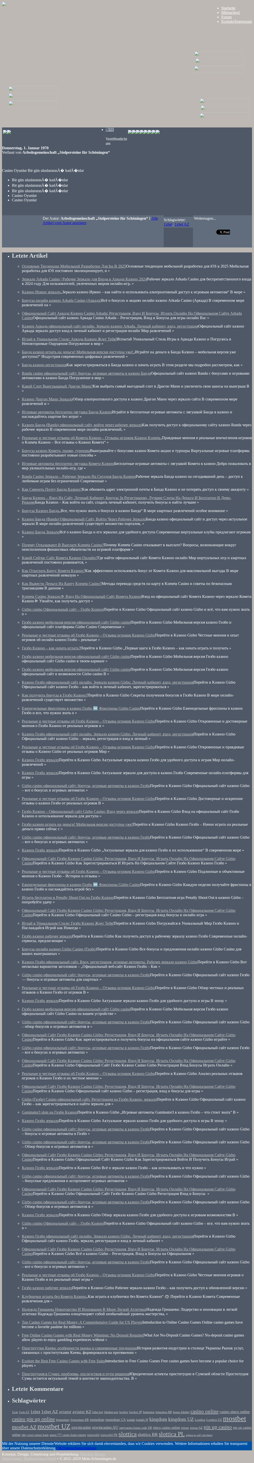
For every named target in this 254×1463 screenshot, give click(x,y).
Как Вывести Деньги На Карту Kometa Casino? (61, 583)
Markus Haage (92, 1454)
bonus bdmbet (181, 1412)
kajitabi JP (142, 1420)
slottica (128, 1434)
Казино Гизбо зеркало (40, 760)
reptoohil (93, 1435)
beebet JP (135, 1412)
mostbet (234, 1418)
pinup (185, 1428)
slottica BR (148, 1434)
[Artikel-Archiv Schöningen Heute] (219, 64)
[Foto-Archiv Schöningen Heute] (219, 71)
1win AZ (24, 1412)
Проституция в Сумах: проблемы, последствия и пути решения (75, 1374)
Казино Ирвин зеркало (41, 292)
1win (15, 1412)
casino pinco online (235, 1412)
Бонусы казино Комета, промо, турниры (56, 451)
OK (59, 1448)
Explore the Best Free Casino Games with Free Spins (63, 1361)
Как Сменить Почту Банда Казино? (52, 489)
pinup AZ (196, 1428)
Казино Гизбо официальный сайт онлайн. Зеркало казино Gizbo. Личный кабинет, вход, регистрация (107, 682)
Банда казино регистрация (44, 365)
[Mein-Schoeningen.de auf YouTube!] (158, 132)
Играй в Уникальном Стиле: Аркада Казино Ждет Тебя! (69, 339)
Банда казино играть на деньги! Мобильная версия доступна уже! (77, 352)
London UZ (214, 1420)
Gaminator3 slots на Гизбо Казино (49, 1112)
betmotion (149, 1412)
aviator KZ (81, 1411)
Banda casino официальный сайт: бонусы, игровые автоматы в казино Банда (86, 373)
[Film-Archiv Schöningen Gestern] (33, 92)
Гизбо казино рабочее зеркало (47, 936)
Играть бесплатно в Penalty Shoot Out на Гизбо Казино (68, 897)
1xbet (168, 224)
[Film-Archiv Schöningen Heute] (219, 57)
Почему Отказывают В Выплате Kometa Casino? (63, 545)
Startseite (228, 8)
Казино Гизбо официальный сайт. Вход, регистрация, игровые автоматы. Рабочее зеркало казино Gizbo (109, 962)
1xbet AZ (181, 224)
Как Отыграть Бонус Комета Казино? (53, 571)
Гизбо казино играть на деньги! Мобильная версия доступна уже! (77, 824)
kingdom (158, 1419)
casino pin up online (33, 1419)
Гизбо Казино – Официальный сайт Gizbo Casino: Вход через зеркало (80, 811)
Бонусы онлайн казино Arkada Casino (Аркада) (61, 300)
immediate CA (115, 1420)
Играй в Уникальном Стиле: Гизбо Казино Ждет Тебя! (68, 923)
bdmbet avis (111, 1412)
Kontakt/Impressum (236, 21)
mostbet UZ (53, 1426)
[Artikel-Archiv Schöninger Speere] (224, 111)
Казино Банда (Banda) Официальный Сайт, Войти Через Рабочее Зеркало (84, 519)
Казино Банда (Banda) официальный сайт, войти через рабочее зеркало (82, 425)
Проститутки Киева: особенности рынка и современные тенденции (79, 1348)
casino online (204, 1411)
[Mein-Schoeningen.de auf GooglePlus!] (150, 132)
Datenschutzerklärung (79, 1448)
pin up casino (218, 1427)
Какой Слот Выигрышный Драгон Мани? (57, 386)
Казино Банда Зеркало (41, 532)
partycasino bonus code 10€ (135, 1428)
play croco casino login (35, 1435)
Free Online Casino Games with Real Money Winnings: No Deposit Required (83, 1335)
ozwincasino (81, 1427)
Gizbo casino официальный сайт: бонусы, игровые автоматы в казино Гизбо (86, 786)
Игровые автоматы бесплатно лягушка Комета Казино (68, 463)
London (200, 1420)
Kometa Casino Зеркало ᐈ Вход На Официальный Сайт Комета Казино (81, 596)
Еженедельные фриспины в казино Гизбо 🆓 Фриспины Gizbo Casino (81, 708)
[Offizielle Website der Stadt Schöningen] (7, 132)
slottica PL (172, 1434)
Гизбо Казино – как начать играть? (51, 648)
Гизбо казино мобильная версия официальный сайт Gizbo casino (76, 622)
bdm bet (97, 1412)
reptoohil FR (109, 1435)
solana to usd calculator (199, 1435)
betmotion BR (164, 1412)
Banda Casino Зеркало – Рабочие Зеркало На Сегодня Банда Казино (79, 476)
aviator (65, 1411)
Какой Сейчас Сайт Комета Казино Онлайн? (59, 558)
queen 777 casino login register (68, 1435)
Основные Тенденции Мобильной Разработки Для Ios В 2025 (74, 266)
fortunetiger (62, 1420)
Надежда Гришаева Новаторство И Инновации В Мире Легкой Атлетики (84, 1309)
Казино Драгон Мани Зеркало (47, 399)
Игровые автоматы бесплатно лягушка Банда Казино (67, 412)
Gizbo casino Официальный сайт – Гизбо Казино (63, 609)
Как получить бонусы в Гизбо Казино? (55, 695)
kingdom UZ (181, 1419)
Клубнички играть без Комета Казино (54, 1296)
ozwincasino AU (105, 1427)
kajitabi (131, 1420)
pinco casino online (166, 1428)
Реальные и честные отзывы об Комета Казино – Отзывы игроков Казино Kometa (91, 438)
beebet (123, 1412)
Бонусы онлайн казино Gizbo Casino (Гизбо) (59, 949)
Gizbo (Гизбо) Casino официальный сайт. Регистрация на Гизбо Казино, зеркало (89, 1099)
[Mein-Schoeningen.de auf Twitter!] (142, 132)
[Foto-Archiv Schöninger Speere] (224, 119)
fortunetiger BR (79, 1420)
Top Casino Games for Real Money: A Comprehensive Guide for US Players (82, 1322)
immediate (97, 1420)
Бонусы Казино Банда (40, 511)
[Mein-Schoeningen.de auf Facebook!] (134, 132)
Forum (226, 17)
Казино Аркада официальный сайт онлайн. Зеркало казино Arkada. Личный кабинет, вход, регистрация (110, 326)
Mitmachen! (230, 12)
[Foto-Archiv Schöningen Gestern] (33, 106)
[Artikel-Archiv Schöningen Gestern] (32, 99)
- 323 (110, 129)
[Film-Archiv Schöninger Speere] (224, 104)
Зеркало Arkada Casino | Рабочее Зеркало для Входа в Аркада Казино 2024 (84, 279)
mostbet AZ (24, 1427)
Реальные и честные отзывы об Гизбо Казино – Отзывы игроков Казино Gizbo (88, 635)
